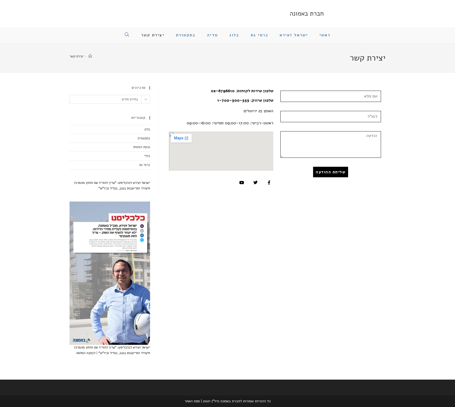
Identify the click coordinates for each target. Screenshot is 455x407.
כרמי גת (144, 165)
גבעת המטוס (141, 147)
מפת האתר (192, 401)
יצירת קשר (77, 56)
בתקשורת (144, 138)
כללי (147, 156)
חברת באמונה (307, 13)
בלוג (147, 129)
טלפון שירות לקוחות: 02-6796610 (242, 91)
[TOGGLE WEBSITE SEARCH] (127, 35)
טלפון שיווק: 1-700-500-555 (245, 100)
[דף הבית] (90, 56)
